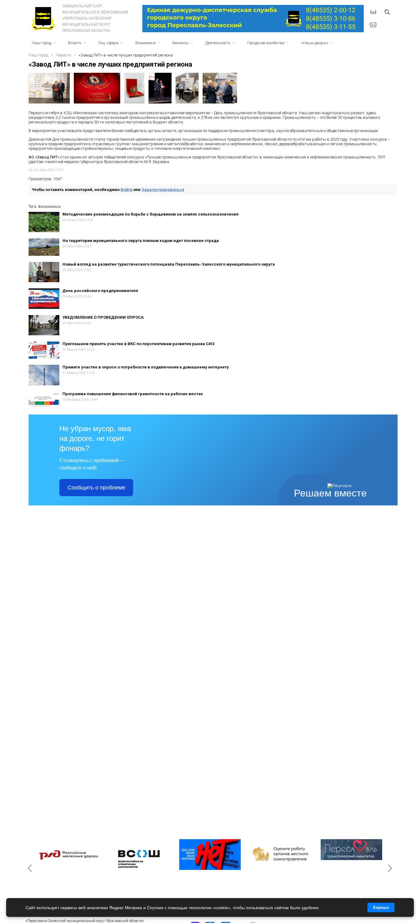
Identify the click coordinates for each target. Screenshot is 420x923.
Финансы (183, 45)
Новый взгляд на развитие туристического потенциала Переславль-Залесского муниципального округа (168, 264)
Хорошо (381, 907)
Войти (127, 189)
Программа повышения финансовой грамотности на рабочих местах (132, 393)
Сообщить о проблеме (96, 488)
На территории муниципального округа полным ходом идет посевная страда (140, 240)
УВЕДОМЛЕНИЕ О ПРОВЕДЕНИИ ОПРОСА (103, 317)
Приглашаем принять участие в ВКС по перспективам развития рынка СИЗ (138, 343)
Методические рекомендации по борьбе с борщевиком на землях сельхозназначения (150, 214)
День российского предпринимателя (100, 290)
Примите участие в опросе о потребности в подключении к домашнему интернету (145, 367)
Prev (30, 868)
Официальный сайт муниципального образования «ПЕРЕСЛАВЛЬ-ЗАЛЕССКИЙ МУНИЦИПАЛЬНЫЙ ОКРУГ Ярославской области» (95, 18)
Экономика (148, 45)
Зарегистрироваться (162, 189)
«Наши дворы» (317, 45)
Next (389, 868)
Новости (63, 55)
